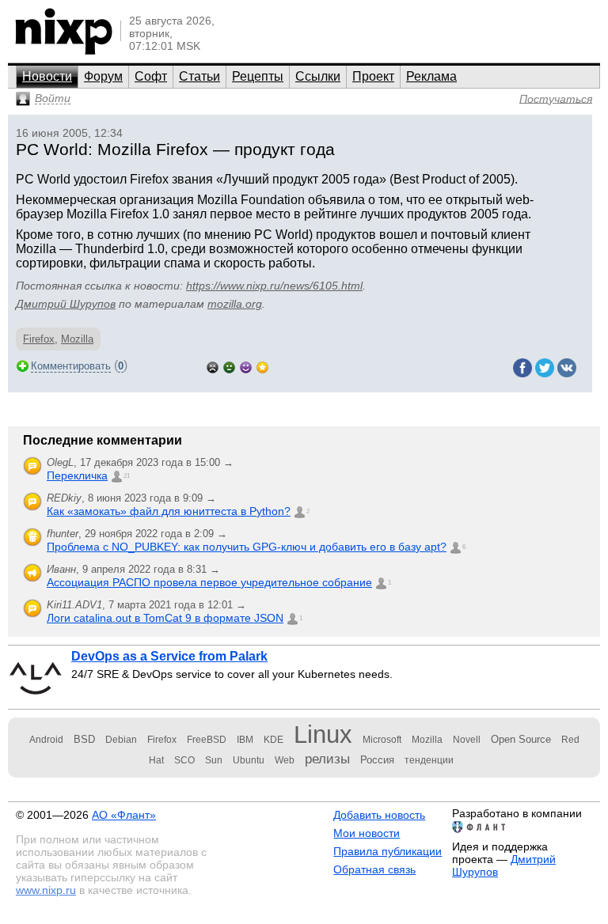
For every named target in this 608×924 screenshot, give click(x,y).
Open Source (521, 739)
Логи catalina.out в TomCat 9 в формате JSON (165, 618)
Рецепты (257, 76)
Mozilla (77, 339)
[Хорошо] (246, 365)
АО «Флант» (124, 814)
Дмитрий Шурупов (66, 303)
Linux (323, 734)
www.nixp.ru (46, 890)
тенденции (429, 760)
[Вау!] (262, 365)
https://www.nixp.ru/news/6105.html (274, 285)
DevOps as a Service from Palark (169, 656)
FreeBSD (206, 739)
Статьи (199, 76)
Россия (377, 760)
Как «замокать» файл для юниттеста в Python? (169, 511)
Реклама (431, 76)
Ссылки (317, 76)
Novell (467, 739)
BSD (84, 739)
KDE (273, 739)
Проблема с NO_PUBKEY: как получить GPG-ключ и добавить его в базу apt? (246, 546)
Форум (103, 76)
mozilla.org (234, 303)
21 (127, 475)
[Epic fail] (212, 365)
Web (284, 760)
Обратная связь (374, 869)
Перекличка (77, 475)
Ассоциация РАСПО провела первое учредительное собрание (209, 582)
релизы (327, 759)
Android (46, 739)
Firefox (39, 339)
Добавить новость (379, 814)
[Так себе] (229, 365)
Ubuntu (248, 760)
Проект (373, 76)
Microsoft (382, 739)
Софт (151, 76)
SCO (184, 760)
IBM (245, 739)
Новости (47, 76)
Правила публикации (387, 851)
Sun (213, 760)
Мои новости (366, 833)
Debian (121, 739)
